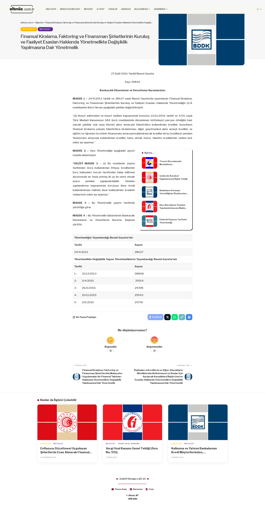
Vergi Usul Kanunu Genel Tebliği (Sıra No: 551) (132, 450)
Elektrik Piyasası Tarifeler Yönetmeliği (173, 221)
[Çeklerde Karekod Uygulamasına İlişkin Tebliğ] (149, 177)
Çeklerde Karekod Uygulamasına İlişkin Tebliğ (173, 177)
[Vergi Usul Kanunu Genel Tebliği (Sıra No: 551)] (132, 422)
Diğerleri (29, 29)
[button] (244, 9)
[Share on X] (167, 317)
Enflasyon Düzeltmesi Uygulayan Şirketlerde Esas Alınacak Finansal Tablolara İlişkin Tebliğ (64, 450)
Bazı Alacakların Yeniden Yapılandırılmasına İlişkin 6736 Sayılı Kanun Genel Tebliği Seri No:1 (172, 207)
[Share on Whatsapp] (174, 317)
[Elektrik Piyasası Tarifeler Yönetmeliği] (149, 221)
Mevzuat (45, 29)
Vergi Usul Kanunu (129, 443)
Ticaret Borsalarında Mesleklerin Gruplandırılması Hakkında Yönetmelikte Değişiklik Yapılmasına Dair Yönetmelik (173, 163)
